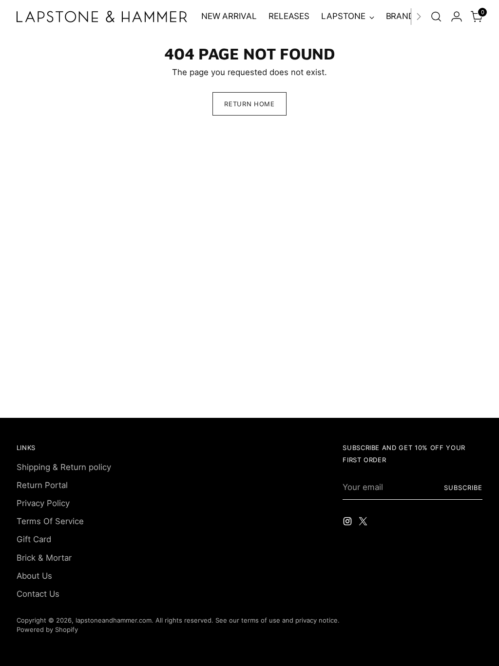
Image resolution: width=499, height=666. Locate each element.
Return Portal (42, 485)
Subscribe (463, 487)
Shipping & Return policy (64, 467)
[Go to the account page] (456, 16)
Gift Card (34, 539)
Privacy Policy (43, 503)
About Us (34, 576)
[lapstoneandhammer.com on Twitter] (364, 522)
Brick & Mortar (44, 558)
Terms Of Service (50, 521)
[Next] (418, 16)
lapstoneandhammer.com (114, 620)
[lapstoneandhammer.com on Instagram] (348, 522)
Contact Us (38, 594)
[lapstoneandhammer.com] (102, 16)
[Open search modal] (436, 16)
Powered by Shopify (47, 629)
